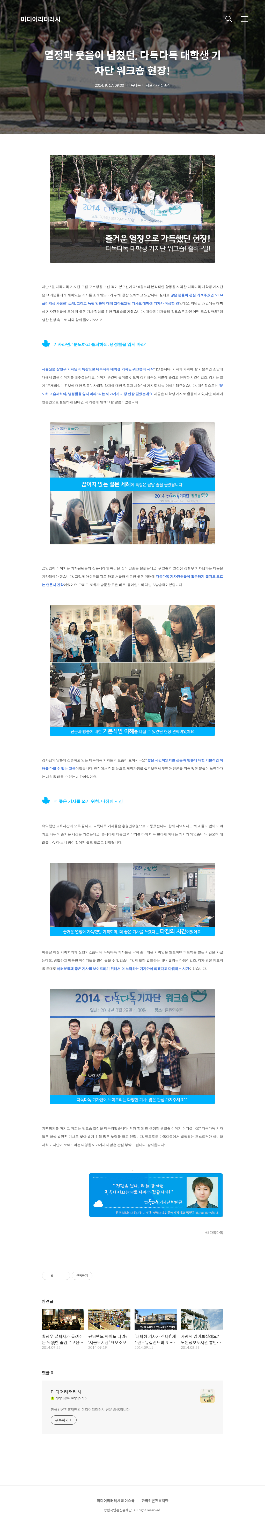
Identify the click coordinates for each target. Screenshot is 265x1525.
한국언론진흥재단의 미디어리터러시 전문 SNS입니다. (91, 1409)
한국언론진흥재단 (155, 1500)
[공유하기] (58, 1276)
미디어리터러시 (41, 19)
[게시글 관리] (64, 1276)
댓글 (47, 1372)
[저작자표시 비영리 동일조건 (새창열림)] (99, 1276)
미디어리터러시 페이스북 (116, 1500)
